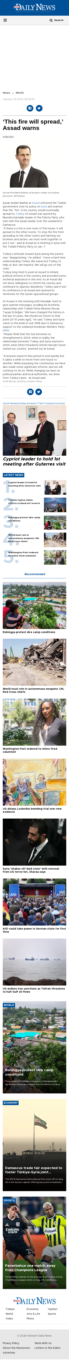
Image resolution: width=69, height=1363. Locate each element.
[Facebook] (30, 108)
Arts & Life (33, 1314)
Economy (32, 1309)
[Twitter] (39, 108)
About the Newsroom (16, 1348)
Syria (44, 206)
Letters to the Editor (48, 1348)
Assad (36, 203)
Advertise (9, 1353)
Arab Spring (9, 381)
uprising (21, 381)
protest (30, 381)
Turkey (20, 214)
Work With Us (43, 1343)
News (6, 93)
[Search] (51, 20)
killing (38, 381)
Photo (30, 1318)
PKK (6, 330)
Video (9, 1318)
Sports (52, 1314)
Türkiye (10, 1309)
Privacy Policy (11, 1343)
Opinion (52, 1309)
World (20, 93)
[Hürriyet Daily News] (34, 7)
